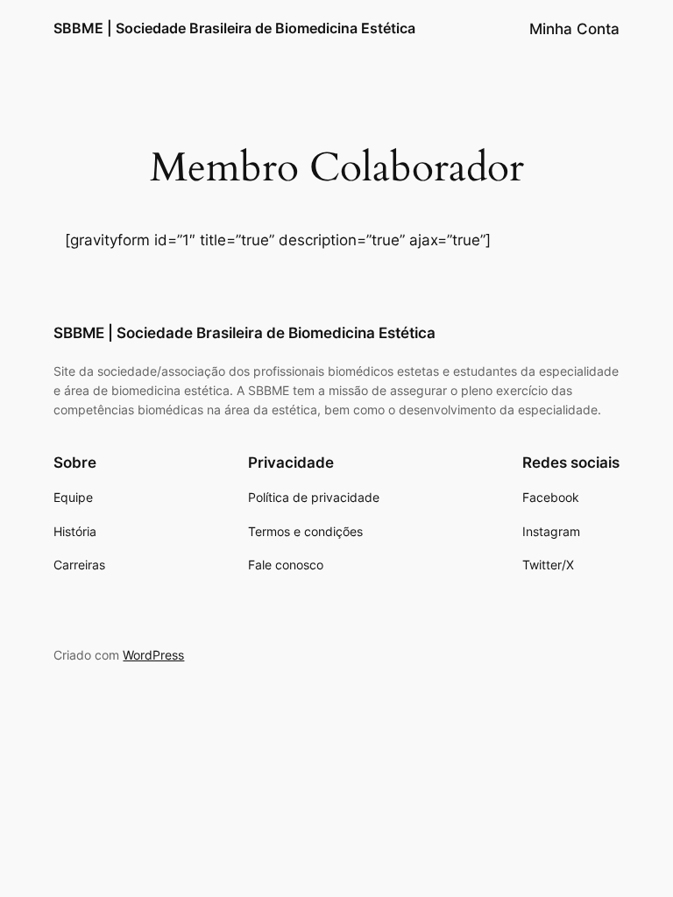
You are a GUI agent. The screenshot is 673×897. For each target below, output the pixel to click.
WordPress (153, 654)
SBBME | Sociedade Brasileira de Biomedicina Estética (234, 28)
